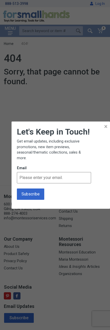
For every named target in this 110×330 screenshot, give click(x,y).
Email (22, 168)
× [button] (105, 126)
